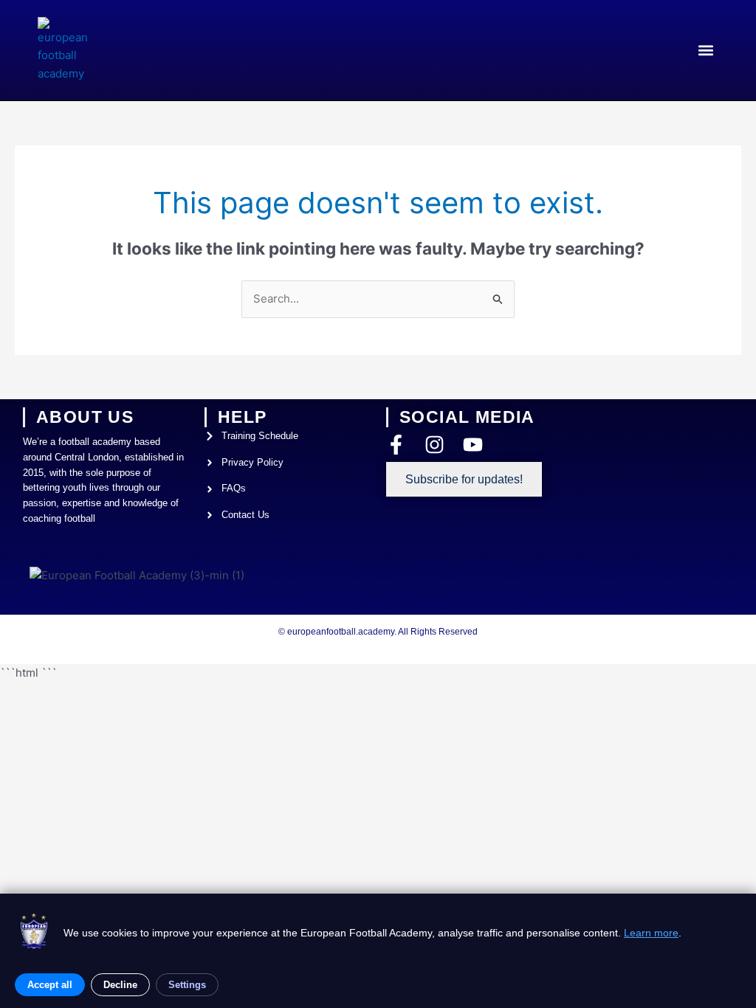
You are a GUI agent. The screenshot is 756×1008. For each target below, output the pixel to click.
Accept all (49, 984)
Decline (120, 984)
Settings (187, 984)
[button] (706, 50)
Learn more (651, 933)
